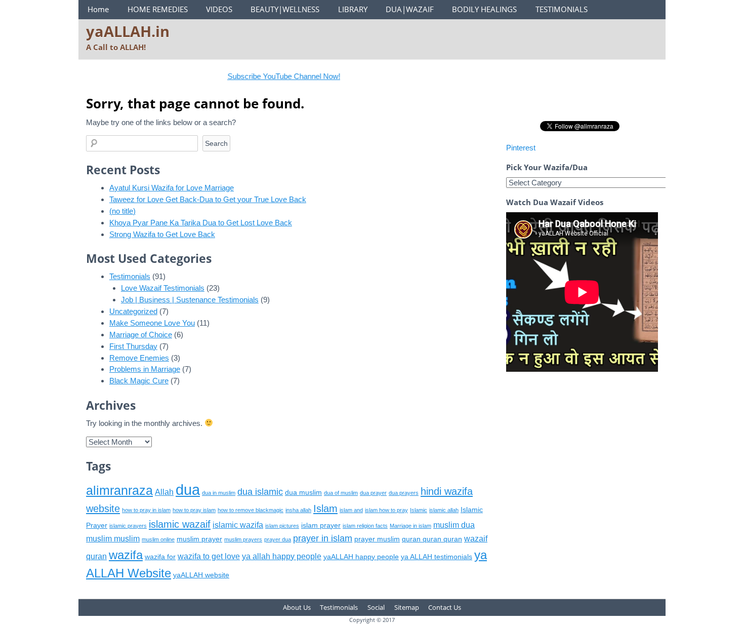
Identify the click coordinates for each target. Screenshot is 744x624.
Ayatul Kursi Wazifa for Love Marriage (171, 187)
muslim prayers (243, 539)
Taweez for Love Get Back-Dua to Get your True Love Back (207, 199)
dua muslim (303, 492)
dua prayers (404, 493)
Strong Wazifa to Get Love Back (162, 234)
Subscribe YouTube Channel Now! (273, 76)
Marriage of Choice (140, 334)
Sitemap (406, 607)
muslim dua (454, 525)
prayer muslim (377, 539)
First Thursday (133, 346)
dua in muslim (218, 493)
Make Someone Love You (152, 323)
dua (188, 489)
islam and (351, 510)
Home (98, 9)
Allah (164, 492)
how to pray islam (194, 510)
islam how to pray (386, 510)
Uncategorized (133, 311)
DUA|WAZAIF (410, 9)
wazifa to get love (209, 556)
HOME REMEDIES (158, 9)
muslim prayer (199, 539)
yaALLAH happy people (361, 557)
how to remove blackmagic (250, 510)
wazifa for (160, 557)
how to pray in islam (146, 510)
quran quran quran (432, 539)
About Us (297, 607)
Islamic (418, 510)
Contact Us (444, 607)
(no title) (122, 211)
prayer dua (277, 539)
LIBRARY (352, 9)
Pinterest (520, 147)
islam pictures (282, 526)
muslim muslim (113, 538)
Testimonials (129, 276)
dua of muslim (341, 493)
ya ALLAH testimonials (436, 557)
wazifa (126, 555)
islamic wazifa (238, 525)
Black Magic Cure (139, 380)
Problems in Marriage (144, 369)
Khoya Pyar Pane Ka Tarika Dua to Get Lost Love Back (200, 222)
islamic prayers (128, 526)
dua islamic (260, 492)
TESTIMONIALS (561, 9)
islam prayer (321, 525)
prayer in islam (322, 538)
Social (376, 607)
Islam (325, 508)
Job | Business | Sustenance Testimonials (190, 299)
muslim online (158, 539)
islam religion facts (365, 526)
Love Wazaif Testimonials (162, 288)
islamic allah (444, 510)
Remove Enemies (139, 358)
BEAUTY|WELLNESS (285, 9)
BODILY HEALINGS (484, 9)
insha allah (298, 510)
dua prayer (373, 493)
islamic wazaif (180, 524)
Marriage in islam (410, 526)
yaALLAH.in (128, 31)
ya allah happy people (281, 556)
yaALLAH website (201, 575)
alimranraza (119, 490)
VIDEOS (219, 9)
